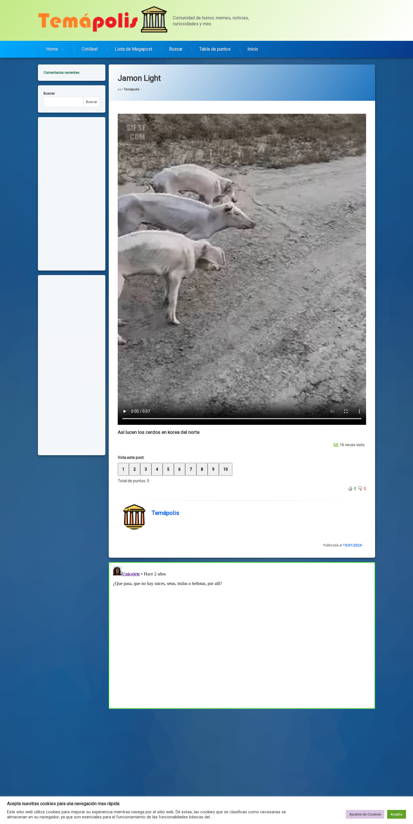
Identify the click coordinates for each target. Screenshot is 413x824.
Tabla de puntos (215, 49)
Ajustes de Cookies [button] (365, 814)
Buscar (176, 49)
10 (225, 469)
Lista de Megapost (133, 49)
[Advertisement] (242, 750)
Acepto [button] (397, 814)
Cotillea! (90, 49)
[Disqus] (242, 634)
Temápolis (131, 89)
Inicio (253, 49)
